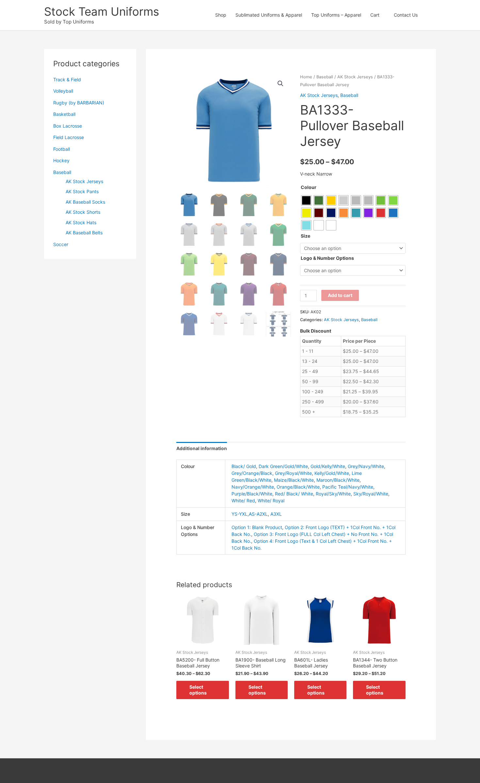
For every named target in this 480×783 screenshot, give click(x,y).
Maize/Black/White (294, 480)
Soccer (60, 244)
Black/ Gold (244, 466)
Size (305, 236)
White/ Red (243, 500)
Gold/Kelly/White (328, 466)
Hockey (61, 160)
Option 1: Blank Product (257, 527)
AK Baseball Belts (84, 232)
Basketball (64, 114)
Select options (198, 690)
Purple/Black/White (252, 493)
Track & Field (67, 79)
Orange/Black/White (298, 487)
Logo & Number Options (327, 258)
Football (61, 149)
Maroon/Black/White (338, 480)
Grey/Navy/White (366, 466)
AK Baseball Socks (85, 202)
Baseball (62, 172)
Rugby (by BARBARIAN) (78, 102)
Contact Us (406, 15)
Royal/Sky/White (333, 493)
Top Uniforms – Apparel (336, 15)
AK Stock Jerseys (84, 181)
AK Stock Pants (82, 191)
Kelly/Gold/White (331, 473)
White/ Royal (271, 500)
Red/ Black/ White (294, 493)
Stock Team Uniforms (101, 11)
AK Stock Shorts (83, 212)
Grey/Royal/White (293, 473)
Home (306, 76)
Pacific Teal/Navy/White (347, 487)
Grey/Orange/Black (252, 473)
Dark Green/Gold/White (283, 466)
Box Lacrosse (67, 126)
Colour (308, 187)
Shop (220, 15)
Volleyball (63, 91)
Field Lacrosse (68, 137)
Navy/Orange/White (253, 487)
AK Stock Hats (81, 222)
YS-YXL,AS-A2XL (250, 514)
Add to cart (340, 295)
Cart (374, 15)
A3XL (276, 514)
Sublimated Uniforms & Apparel (268, 15)
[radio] (306, 200)
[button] (429, 15)
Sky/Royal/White (370, 493)
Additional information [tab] (201, 448)
